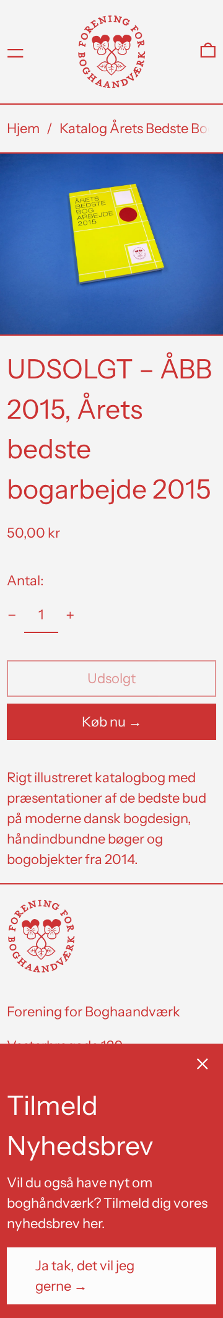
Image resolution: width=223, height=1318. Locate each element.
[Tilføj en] (70, 615)
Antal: (25, 580)
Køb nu (104, 722)
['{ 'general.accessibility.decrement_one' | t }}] (12, 615)
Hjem (23, 128)
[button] (208, 52)
